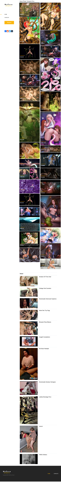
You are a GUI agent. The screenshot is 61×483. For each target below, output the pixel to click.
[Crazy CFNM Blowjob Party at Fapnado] (29, 328)
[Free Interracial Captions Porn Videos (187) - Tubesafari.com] (29, 303)
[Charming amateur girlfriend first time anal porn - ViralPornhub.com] (29, 281)
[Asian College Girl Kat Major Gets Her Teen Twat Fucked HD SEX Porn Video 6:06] (29, 292)
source (21, 15)
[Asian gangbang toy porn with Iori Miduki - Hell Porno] (29, 314)
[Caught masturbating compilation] (29, 341)
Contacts (6, 17)
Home (5, 14)
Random (9, 22)
